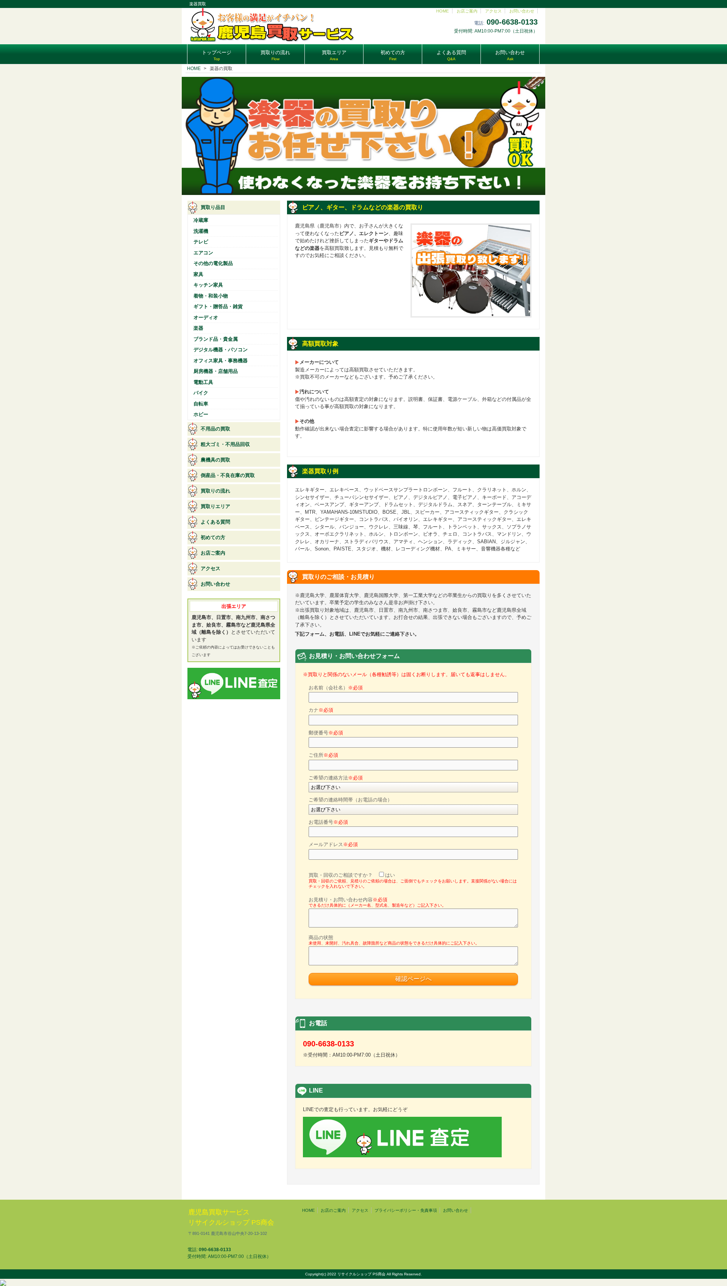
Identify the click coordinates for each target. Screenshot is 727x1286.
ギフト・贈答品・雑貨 (218, 306)
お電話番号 (328, 822)
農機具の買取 (215, 460)
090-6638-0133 (512, 22)
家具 (198, 274)
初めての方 (213, 537)
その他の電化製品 (213, 263)
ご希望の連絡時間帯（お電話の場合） (350, 800)
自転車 (200, 404)
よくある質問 (215, 522)
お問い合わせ (521, 11)
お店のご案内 (333, 1210)
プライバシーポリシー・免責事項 (405, 1210)
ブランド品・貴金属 (215, 339)
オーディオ (205, 317)
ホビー (200, 414)
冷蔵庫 (200, 220)
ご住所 (323, 755)
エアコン (203, 253)
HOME (442, 11)
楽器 (198, 328)
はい (390, 875)
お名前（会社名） (336, 688)
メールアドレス (333, 844)
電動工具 (203, 382)
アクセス (493, 11)
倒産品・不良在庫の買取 (228, 475)
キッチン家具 (208, 285)
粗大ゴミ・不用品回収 (225, 444)
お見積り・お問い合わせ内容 (377, 902)
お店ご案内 (467, 11)
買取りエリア (215, 506)
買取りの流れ (215, 491)
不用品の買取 (215, 429)
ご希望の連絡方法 (336, 778)
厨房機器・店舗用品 (215, 371)
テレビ (200, 242)
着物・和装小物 (210, 296)
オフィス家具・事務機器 (220, 360)
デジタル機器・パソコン (220, 349)
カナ (321, 710)
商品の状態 (394, 940)
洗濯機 (200, 231)
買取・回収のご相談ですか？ (413, 880)
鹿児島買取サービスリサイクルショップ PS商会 (231, 1222)
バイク (200, 393)
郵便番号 (326, 733)
